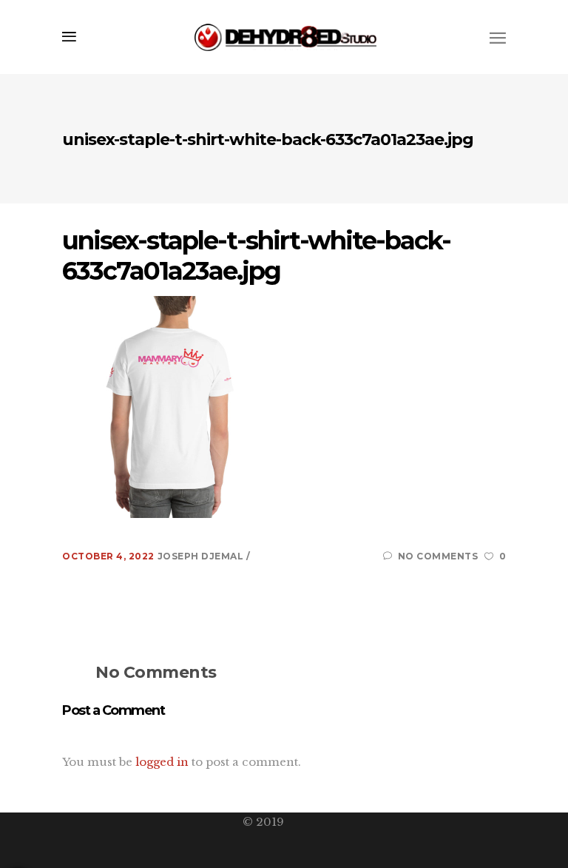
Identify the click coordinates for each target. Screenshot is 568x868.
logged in (162, 762)
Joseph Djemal (202, 556)
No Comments (438, 556)
